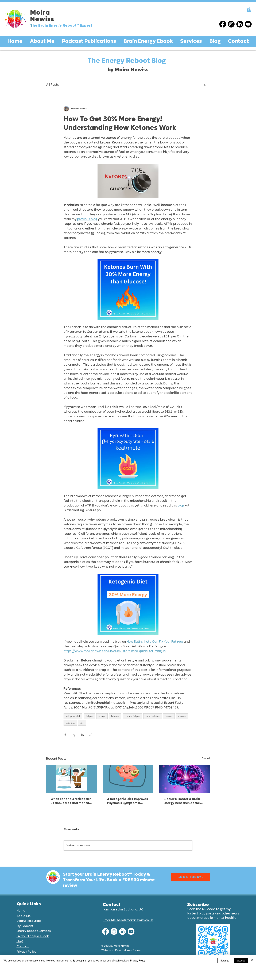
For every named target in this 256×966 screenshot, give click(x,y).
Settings (224, 960)
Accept (241, 960)
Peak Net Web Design (128, 950)
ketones (115, 716)
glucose (182, 716)
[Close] (252, 960)
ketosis (168, 716)
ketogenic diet (73, 716)
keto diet (70, 723)
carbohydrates (153, 716)
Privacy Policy (137, 960)
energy (102, 716)
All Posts (52, 85)
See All (206, 758)
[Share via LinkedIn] (82, 735)
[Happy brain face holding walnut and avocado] (128, 779)
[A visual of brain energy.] (184, 779)
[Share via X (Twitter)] (73, 735)
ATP (82, 723)
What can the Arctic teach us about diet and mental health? (71, 801)
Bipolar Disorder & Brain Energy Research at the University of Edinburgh (182, 801)
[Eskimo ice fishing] (71, 779)
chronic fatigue (132, 716)
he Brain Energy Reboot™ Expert (62, 25)
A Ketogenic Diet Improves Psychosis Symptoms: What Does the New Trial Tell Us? (127, 801)
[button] (249, 9)
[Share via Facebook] (65, 735)
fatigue (89, 716)
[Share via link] (90, 735)
